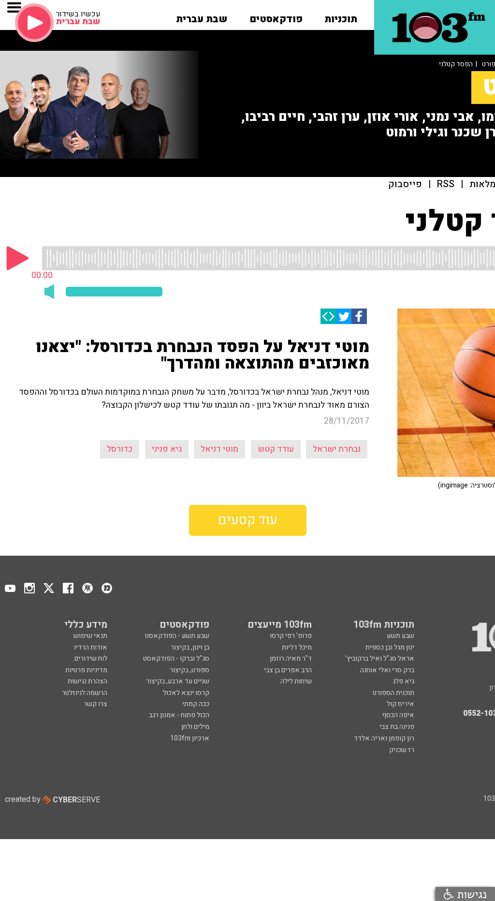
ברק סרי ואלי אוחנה (387, 670)
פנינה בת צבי (396, 726)
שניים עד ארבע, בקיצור (177, 681)
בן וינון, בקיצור (190, 647)
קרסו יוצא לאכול (186, 692)
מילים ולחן (195, 726)
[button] (340, 16)
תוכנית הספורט (393, 692)
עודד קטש (276, 449)
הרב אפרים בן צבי (288, 670)
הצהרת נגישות (87, 681)
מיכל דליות (297, 647)
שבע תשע (400, 635)
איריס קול (400, 704)
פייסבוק (405, 184)
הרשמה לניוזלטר (84, 692)
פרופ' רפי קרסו (291, 635)
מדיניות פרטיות (86, 670)
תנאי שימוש (90, 635)
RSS (445, 184)
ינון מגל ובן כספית (389, 647)
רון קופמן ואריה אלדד (384, 738)
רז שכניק (401, 749)
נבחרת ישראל (337, 449)
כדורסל (119, 449)
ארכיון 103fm (189, 738)
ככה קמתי (195, 704)
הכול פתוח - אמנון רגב (179, 715)
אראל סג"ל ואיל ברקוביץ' (379, 658)
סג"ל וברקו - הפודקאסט (176, 658)
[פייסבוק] (359, 316)
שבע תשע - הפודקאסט (177, 635)
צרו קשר (95, 704)
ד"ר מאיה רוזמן (291, 658)
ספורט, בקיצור (189, 670)
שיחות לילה (296, 681)
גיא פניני (167, 449)
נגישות (470, 894)
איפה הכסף (398, 715)
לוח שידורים (90, 658)
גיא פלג (403, 681)
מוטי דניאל (219, 449)
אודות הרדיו (90, 647)
